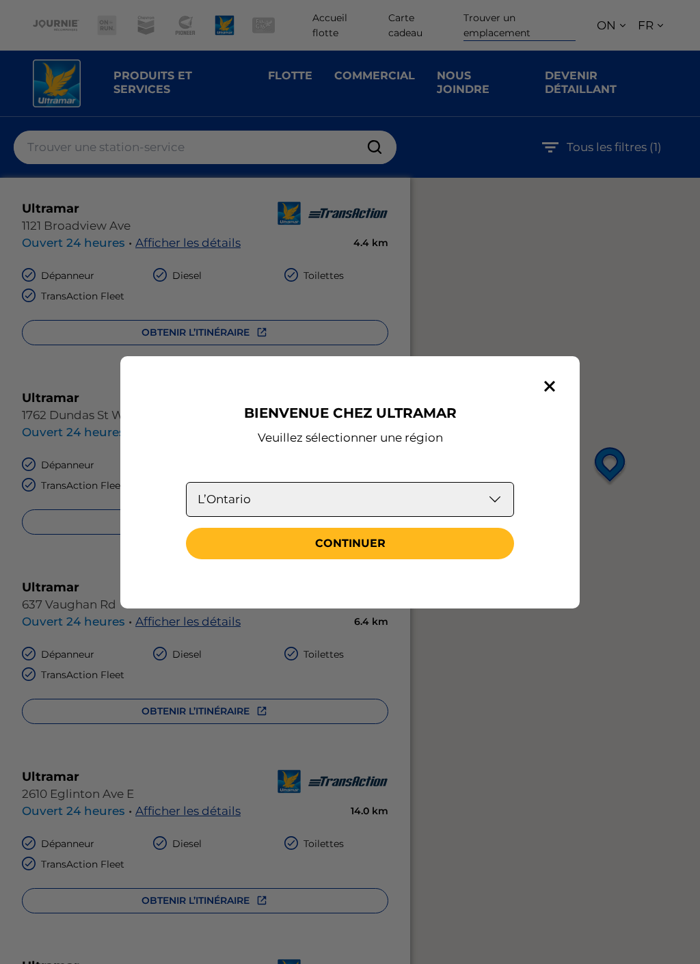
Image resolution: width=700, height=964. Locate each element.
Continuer (350, 543)
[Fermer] (549, 386)
